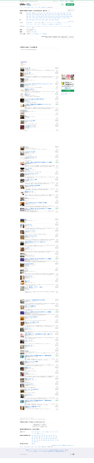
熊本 (53, 440)
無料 (35, 29)
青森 (37, 435)
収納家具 (42, 22)
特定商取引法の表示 (50, 451)
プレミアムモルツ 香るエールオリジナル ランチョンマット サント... (39, 83)
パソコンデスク (28, 27)
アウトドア (26, 250)
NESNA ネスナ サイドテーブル (31, 235)
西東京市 (37, 17)
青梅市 (65, 14)
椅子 (36, 22)
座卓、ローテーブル (41, 26)
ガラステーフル (28, 328)
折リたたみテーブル (29, 276)
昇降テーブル (27, 94)
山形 (46, 435)
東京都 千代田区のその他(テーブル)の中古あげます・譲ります (33, 10)
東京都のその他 (43, 7)
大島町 (44, 17)
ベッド (33, 22)
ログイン (66, 1)
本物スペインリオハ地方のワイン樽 (32, 322)
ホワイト (26, 290)
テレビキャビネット (29, 394)
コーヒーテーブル (53, 26)
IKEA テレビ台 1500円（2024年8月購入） (33, 185)
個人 (32, 31)
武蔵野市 (58, 14)
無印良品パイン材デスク (29, 89)
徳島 (39, 440)
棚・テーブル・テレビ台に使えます (32, 389)
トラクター (42, 433)
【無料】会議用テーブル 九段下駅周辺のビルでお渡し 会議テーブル (39, 334)
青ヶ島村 (65, 17)
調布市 (27, 16)
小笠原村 (68, 17)
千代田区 (30, 69)
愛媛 (43, 440)
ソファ (46, 22)
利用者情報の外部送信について (60, 451)
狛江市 (54, 16)
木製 (25, 272)
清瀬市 (60, 16)
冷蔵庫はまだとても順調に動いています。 (33, 406)
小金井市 (33, 16)
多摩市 (71, 16)
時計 (45, 24)
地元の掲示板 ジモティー (56, 1)
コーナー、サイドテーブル (61, 26)
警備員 (37, 356)
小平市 (36, 16)
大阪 (39, 438)
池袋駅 (53, 19)
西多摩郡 (40, 17)
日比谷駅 (34, 323)
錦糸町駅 (46, 19)
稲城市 (27, 17)
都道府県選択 (29, 5)
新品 (25, 267)
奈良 (48, 438)
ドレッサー (55, 22)
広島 (34, 440)
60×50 (26, 110)
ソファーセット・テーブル (30, 230)
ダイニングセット (50, 22)
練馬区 (41, 14)
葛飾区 (46, 14)
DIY (25, 308)
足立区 (43, 14)
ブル (25, 129)
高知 (46, 440)
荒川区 (35, 14)
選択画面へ (33, 443)
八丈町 (62, 17)
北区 (32, 14)
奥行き (25, 391)
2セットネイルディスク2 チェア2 (31, 173)
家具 (32, 7)
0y (25, 115)
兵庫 (41, 438)
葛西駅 (50, 19)
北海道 (35, 435)
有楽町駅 (33, 198)
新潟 (51, 435)
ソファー (26, 342)
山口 (37, 440)
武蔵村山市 (68, 16)
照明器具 (59, 22)
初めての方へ (62, 1)
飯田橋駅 (32, 307)
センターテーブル (47, 26)
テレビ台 (26, 270)
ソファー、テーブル (29, 340)
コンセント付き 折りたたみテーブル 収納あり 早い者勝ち (36, 202)
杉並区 (27, 14)
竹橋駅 (27, 19)
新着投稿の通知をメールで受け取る (40, 424)
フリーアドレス (27, 386)
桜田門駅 (33, 69)
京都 (43, 438)
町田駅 (33, 19)
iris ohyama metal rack (29, 263)
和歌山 (51, 438)
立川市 (56, 14)
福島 (49, 435)
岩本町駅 (32, 271)
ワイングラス (26, 324)
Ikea (25, 319)
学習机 (70, 26)
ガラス (25, 330)
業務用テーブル (28, 367)
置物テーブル (27, 281)
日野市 (39, 16)
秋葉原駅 (33, 301)
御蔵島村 (58, 17)
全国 (32, 435)
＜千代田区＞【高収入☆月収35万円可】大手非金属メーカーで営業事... (38, 162)
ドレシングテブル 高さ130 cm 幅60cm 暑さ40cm (34, 99)
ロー (25, 193)
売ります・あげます (27, 7)
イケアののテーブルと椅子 (30, 151)
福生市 (51, 16)
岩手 (40, 435)
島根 (56, 438)
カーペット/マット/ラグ (64, 22)
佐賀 (50, 440)
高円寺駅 (43, 19)
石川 (56, 435)
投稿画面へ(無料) (70, 4)
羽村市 (30, 17)
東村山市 (42, 16)
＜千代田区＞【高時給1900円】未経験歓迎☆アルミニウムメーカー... (38, 104)
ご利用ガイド (36, 451)
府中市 (67, 14)
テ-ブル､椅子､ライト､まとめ (30, 125)
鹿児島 (35, 441)
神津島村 (55, 17)
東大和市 (57, 16)
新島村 (52, 17)
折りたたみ (26, 347)
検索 (62, 4)
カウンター (26, 302)
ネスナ (25, 238)
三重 (34, 438)
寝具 (31, 22)
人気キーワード (70, 10)
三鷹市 (62, 14)
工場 (34, 105)
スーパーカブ (34, 433)
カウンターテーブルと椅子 (30, 120)
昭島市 (70, 14)
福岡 (48, 440)
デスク (26, 197)
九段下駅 (32, 335)
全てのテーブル (28, 26)
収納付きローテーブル (29, 191)
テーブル (35, 7)
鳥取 (53, 438)
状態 (25, 75)
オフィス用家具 (56, 24)
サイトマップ (30, 451)
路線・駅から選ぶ (71, 21)
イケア (25, 159)
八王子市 (52, 14)
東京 (28, 69)
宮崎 (32, 441)
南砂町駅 (33, 90)
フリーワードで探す (42, 451)
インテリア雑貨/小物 (50, 24)
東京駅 (30, 19)
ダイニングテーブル (35, 26)
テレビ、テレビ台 (28, 168)
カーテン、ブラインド (29, 24)
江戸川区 (49, 14)
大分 (55, 440)
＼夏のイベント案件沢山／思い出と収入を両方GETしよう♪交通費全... (38, 208)
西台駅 (40, 19)
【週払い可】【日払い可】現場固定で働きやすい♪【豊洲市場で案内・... (39, 355)
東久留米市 (63, 16)
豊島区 (30, 14)
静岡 (37, 438)
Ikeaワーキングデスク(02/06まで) (31, 316)
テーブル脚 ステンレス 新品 (31, 179)
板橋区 (38, 14)
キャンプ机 (27, 247)
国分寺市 (45, 16)
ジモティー (21, 7)
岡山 (32, 440)
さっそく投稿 (67, 90)
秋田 (44, 435)
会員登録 (71, 1)
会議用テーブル (27, 336)
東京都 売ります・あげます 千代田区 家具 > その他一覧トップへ (63, 445)
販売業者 (35, 31)
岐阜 (32, 438)
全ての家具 (28, 22)
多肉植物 (38, 433)
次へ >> (32, 417)
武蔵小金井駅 (57, 19)
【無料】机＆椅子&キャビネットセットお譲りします (35, 241)
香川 (41, 440)
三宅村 (47, 17)
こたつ (67, 26)
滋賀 (46, 438)
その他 (39, 7)
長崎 (57, 440)
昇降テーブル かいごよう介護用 (31, 361)
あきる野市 (33, 17)
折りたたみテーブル (29, 345)
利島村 (49, 17)
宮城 (42, 435)
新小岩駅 (36, 19)
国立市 (49, 16)
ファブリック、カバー (37, 24)
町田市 (30, 16)
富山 (53, 435)
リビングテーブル (28, 224)
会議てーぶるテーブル (29, 378)
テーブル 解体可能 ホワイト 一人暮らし (35, 287)
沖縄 (37, 441)
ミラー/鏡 (42, 24)
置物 (25, 283)
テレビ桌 (26, 78)
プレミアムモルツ (27, 86)
